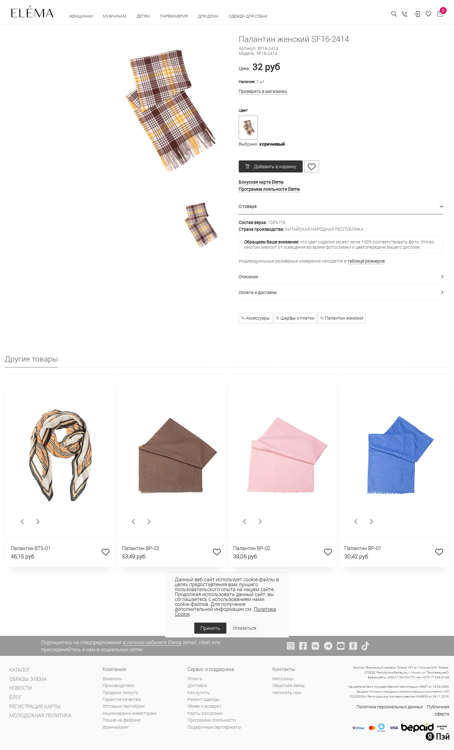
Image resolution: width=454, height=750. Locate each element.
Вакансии (112, 679)
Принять (210, 628)
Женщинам (81, 16)
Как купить (198, 692)
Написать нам (286, 692)
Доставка (197, 685)
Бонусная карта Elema (261, 182)
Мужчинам (115, 16)
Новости (20, 688)
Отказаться (244, 628)
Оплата (194, 679)
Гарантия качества (122, 699)
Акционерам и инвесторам (129, 713)
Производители (118, 685)
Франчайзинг (116, 727)
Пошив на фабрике (122, 720)
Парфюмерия (174, 16)
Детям (144, 16)
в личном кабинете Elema (152, 642)
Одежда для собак (248, 16)
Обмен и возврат (204, 706)
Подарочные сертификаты (214, 727)
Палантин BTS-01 (31, 548)
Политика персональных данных (389, 707)
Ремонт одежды (203, 699)
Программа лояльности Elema (269, 189)
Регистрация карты (34, 706)
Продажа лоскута (120, 692)
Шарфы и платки (297, 318)
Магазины (282, 679)
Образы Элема (28, 679)
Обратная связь (288, 685)
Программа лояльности (211, 720)
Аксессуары (257, 318)
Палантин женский (343, 318)
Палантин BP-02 (251, 548)
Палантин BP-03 (140, 548)
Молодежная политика (40, 715)
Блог (15, 697)
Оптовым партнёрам (124, 706)
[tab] (341, 206)
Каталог (19, 669)
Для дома (208, 16)
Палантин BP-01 (362, 548)
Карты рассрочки (205, 713)
